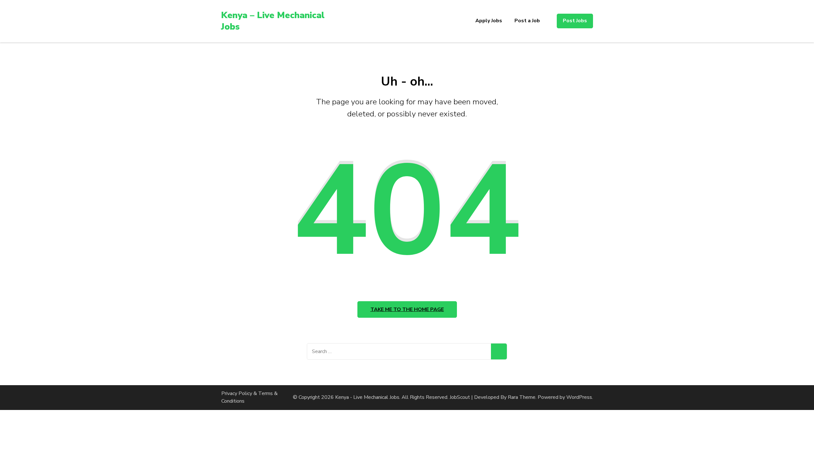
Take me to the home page (407, 309)
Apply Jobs (488, 20)
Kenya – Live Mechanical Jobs (273, 21)
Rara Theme (521, 397)
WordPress (579, 397)
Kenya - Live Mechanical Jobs (367, 397)
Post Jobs (575, 20)
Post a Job (527, 20)
